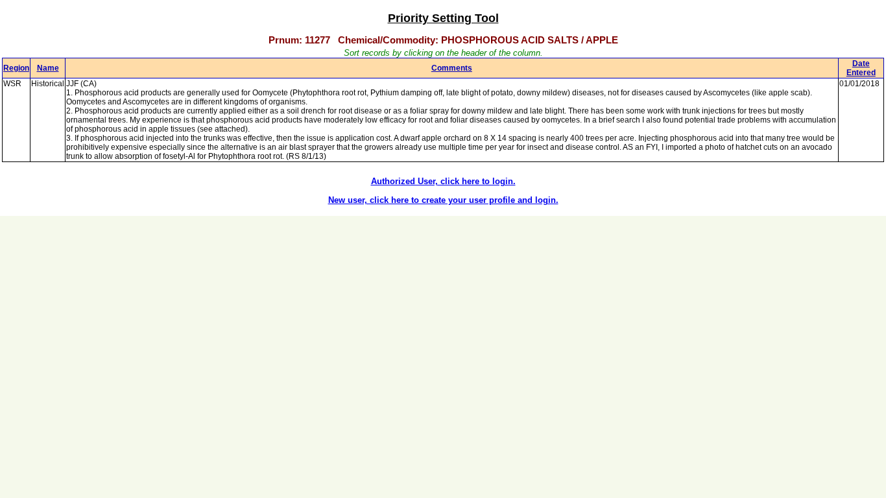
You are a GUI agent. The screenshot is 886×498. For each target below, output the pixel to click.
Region (16, 68)
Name (48, 68)
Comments (451, 68)
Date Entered (861, 68)
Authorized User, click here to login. (443, 181)
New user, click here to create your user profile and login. (443, 200)
